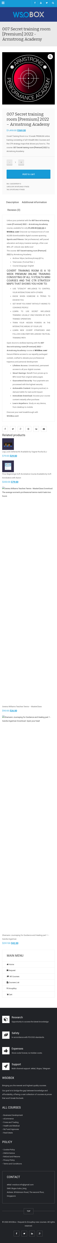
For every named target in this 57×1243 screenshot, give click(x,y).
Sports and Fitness (22, 187)
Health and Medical (11, 1126)
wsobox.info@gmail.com (23, 1185)
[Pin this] (28, 429)
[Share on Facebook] (5, 429)
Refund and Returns (11, 1156)
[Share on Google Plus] (21, 429)
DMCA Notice (9, 1153)
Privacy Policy (9, 1160)
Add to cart (28, 174)
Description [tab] (12, 202)
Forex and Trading (11, 1122)
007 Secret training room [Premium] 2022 (30, 147)
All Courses (14, 976)
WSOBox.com (12, 416)
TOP (28, 1211)
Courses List (13, 982)
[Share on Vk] (36, 429)
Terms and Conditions (12, 1164)
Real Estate (8, 1133)
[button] (50, 56)
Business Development (13, 1115)
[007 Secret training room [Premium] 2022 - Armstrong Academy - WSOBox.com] (28, 14)
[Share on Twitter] (13, 429)
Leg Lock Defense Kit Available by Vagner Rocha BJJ (24, 452)
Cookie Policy (9, 1150)
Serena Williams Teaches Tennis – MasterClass (22, 706)
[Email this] (44, 429)
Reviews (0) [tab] (13, 209)
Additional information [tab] (34, 202)
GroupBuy (12, 988)
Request (11, 970)
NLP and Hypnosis (11, 1129)
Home (11, 964)
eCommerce (8, 1119)
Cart (10, 994)
